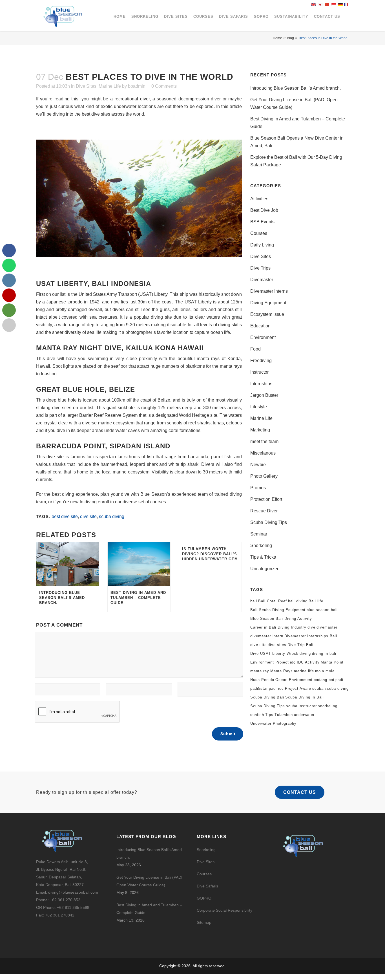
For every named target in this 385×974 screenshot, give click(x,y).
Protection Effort (266, 499)
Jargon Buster (264, 395)
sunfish (257, 715)
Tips (269, 715)
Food (255, 349)
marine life (304, 671)
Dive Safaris (233, 16)
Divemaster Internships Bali (310, 636)
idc (293, 662)
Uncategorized (265, 568)
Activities (259, 198)
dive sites (277, 645)
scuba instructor (301, 706)
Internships (261, 383)
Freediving (261, 360)
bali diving (297, 601)
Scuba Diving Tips (268, 522)
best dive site (65, 516)
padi (339, 680)
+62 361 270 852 (65, 900)
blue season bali (322, 610)
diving (305, 653)
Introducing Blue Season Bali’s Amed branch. (295, 88)
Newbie (258, 464)
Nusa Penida (262, 680)
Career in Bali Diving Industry (278, 627)
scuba (318, 688)
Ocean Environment (294, 680)
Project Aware (298, 688)
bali (253, 601)
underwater (304, 715)
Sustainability (291, 16)
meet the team (264, 441)
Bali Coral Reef (272, 601)
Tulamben (284, 715)
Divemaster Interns (269, 291)
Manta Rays (281, 671)
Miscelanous (263, 453)
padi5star (259, 688)
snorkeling (327, 706)
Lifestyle (258, 406)
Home (120, 16)
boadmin (136, 86)
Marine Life (110, 86)
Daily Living (262, 245)
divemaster (327, 627)
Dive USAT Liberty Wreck (274, 653)
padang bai (324, 680)
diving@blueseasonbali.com (73, 892)
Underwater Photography (273, 723)
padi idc (276, 688)
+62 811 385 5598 (73, 907)
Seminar (258, 534)
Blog (290, 38)
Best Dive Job (264, 210)
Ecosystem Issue (267, 314)
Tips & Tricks (263, 557)
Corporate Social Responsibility (225, 910)
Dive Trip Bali (300, 645)
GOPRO (261, 16)
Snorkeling (144, 16)
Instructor (259, 372)
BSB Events (262, 221)
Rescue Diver (264, 510)
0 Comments (164, 86)
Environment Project (269, 662)
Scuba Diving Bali (267, 697)
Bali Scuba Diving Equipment (278, 610)
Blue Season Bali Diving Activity (281, 618)
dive (311, 627)
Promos (258, 487)
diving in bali (324, 653)
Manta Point (332, 662)
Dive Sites (176, 16)
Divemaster (261, 279)
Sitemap (204, 922)
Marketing (260, 429)
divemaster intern (266, 636)
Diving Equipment (268, 302)
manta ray (259, 671)
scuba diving (111, 516)
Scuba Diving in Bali (304, 697)
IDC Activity (308, 662)
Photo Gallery (264, 476)
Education (260, 325)
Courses (203, 16)
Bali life (316, 601)
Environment (263, 337)
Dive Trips (260, 268)
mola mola (325, 671)
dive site (88, 516)
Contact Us (327, 16)
